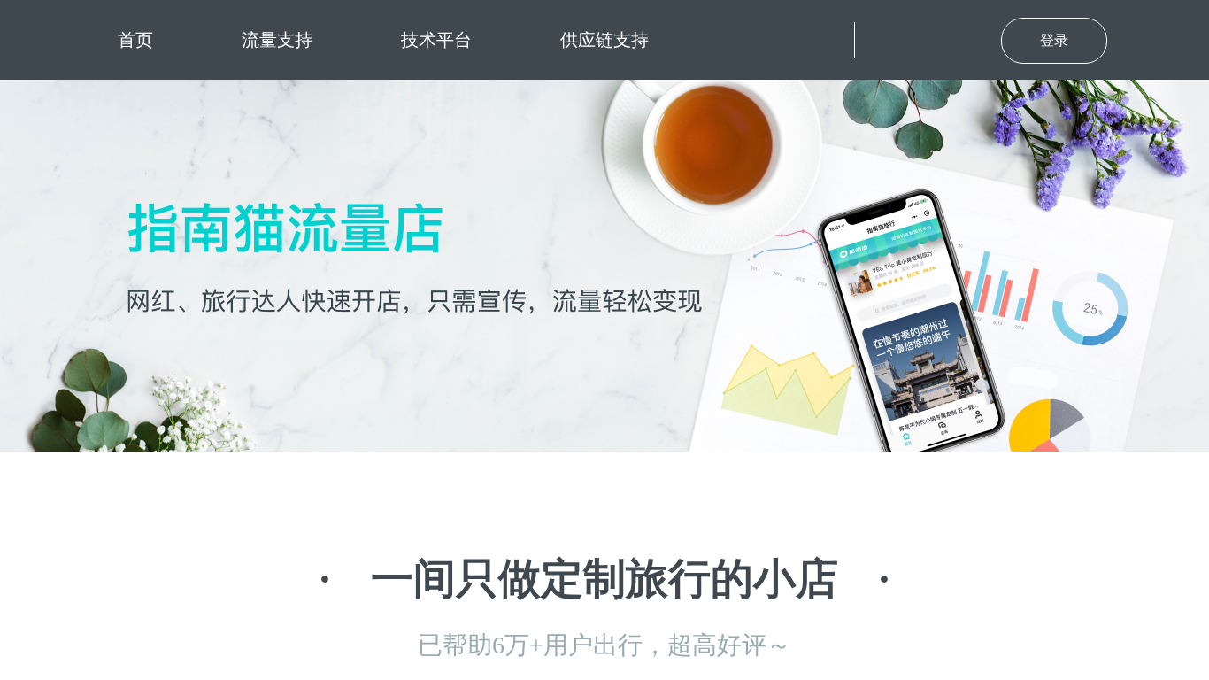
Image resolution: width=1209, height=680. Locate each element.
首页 (135, 40)
